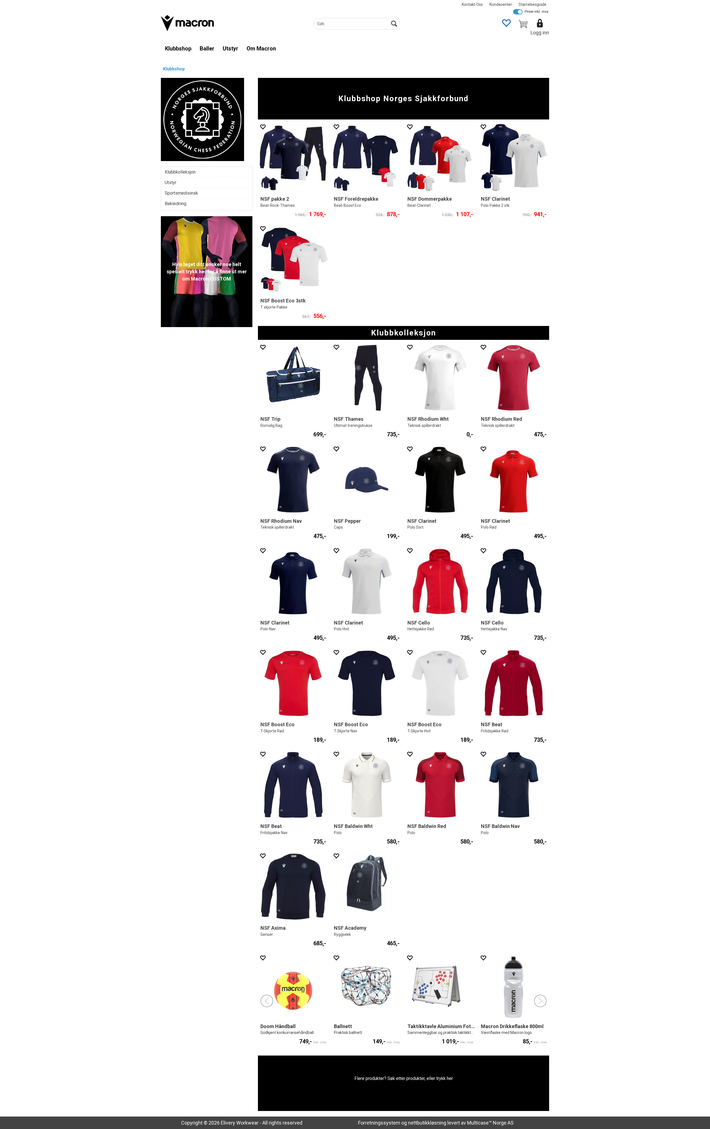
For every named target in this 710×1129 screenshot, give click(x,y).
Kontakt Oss (472, 4)
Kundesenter (501, 4)
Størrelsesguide (532, 4)
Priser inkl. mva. (537, 11)
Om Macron (261, 48)
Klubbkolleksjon (180, 172)
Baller (207, 48)
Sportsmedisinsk (181, 193)
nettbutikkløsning (427, 1123)
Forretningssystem (379, 1123)
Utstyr (230, 48)
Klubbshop (178, 48)
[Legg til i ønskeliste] (262, 127)
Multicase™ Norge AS (490, 1123)
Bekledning (175, 203)
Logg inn (540, 32)
